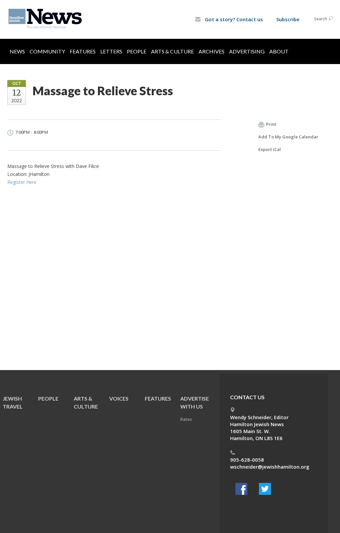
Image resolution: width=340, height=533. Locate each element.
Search (320, 19)
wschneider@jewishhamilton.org (269, 466)
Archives (211, 51)
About (279, 51)
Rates (186, 419)
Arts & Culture (172, 51)
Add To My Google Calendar (288, 137)
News (17, 51)
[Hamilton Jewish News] (46, 19)
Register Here (22, 182)
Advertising (247, 51)
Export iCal (269, 149)
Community (47, 51)
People (136, 51)
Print (271, 124)
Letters (111, 51)
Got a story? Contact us (233, 19)
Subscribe (287, 19)
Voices (118, 398)
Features (83, 51)
